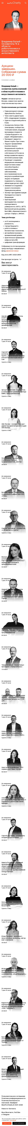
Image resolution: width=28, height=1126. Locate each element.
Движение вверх (12, 251)
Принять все (7, 1123)
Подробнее (12, 1120)
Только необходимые (19, 1123)
